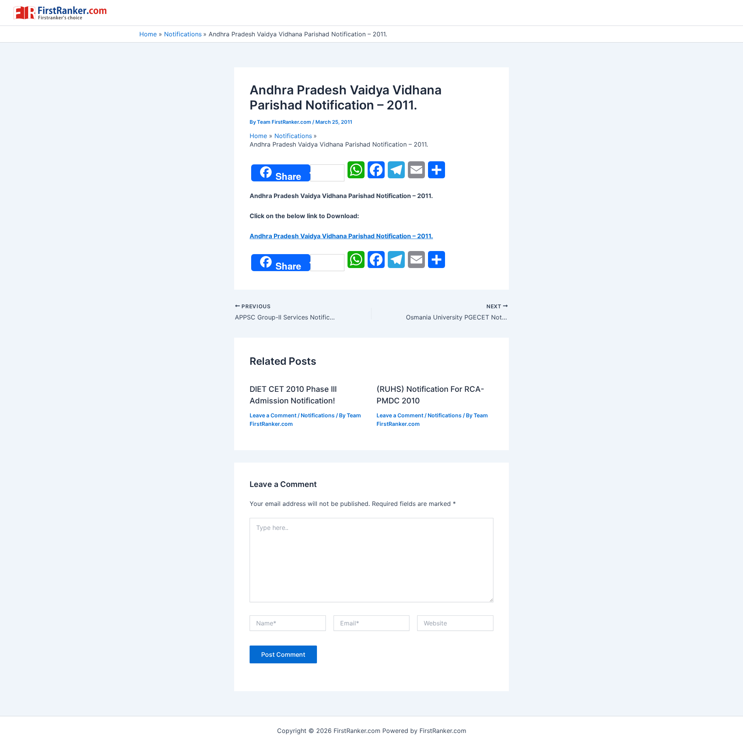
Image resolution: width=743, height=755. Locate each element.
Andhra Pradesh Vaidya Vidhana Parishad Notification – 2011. (341, 236)
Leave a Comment (273, 415)
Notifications (318, 415)
